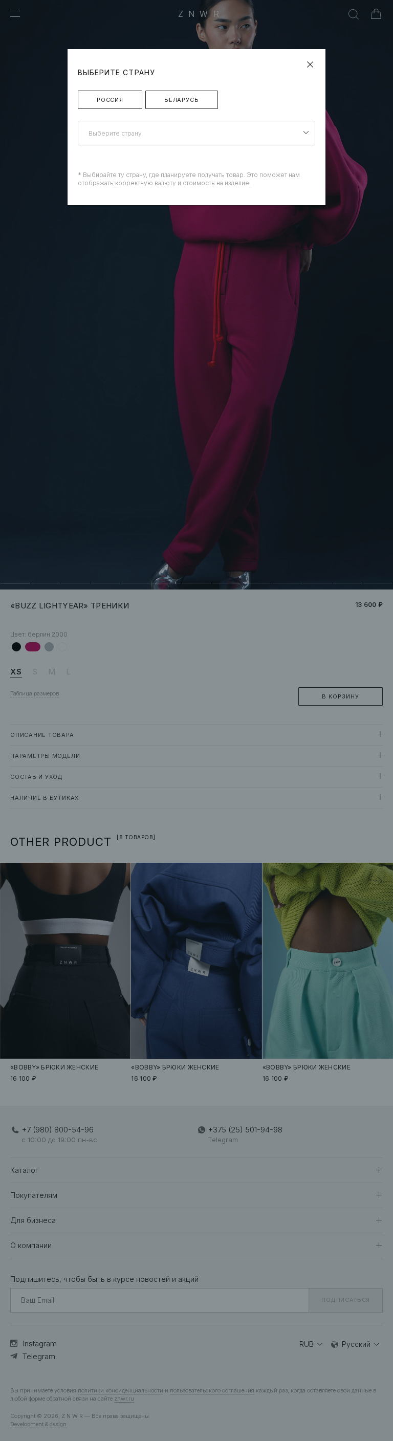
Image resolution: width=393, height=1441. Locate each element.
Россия (110, 99)
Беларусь (181, 99)
